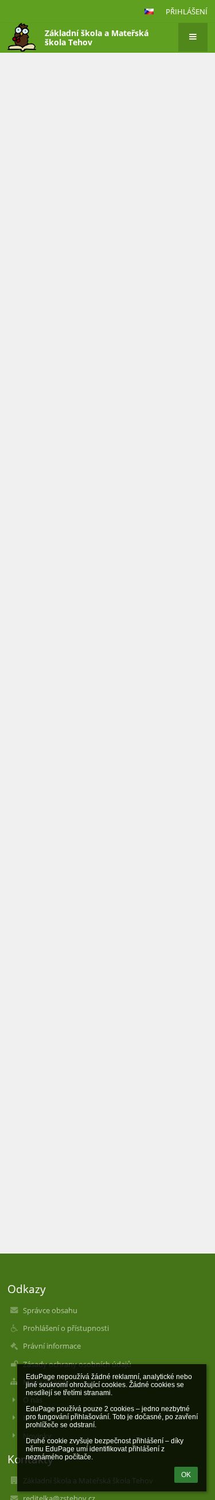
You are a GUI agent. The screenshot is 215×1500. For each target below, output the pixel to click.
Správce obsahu (50, 1310)
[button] (149, 11)
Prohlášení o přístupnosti (66, 1328)
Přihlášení (187, 11)
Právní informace (52, 1346)
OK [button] (186, 1475)
